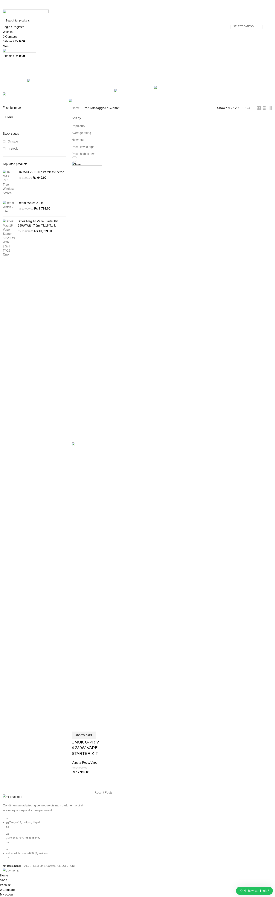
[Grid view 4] (270, 108)
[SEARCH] (267, 20)
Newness (78, 139)
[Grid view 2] (259, 108)
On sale (12, 141)
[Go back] (115, 73)
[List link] (46, 826)
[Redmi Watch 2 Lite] (9, 207)
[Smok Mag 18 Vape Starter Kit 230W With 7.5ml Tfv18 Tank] (9, 238)
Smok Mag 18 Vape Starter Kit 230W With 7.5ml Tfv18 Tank (38, 223)
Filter (9, 117)
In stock (12, 148)
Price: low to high (83, 146)
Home (76, 108)
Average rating (81, 132)
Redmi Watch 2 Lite (31, 203)
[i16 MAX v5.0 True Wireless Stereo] (9, 182)
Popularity (78, 126)
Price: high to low (83, 153)
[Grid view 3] (264, 108)
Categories (148, 73)
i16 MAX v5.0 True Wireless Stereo (41, 172)
